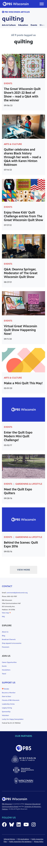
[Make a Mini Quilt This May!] (23, 360)
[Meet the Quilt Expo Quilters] (23, 466)
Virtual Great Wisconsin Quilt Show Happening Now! (20, 330)
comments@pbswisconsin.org (17, 593)
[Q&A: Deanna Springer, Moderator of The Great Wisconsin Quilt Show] (23, 246)
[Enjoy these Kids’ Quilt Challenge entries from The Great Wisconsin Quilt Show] (23, 190)
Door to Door (6, 696)
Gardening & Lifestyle (28, 483)
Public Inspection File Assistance (20, 841)
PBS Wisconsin (7, 804)
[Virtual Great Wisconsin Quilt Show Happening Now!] (23, 303)
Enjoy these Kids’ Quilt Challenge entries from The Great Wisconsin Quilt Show (23, 216)
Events (34, 25)
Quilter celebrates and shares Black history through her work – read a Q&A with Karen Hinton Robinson (22, 157)
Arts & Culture (9, 25)
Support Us (8, 682)
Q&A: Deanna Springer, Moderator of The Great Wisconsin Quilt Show (20, 273)
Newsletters (6, 670)
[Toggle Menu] (42, 4)
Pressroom (5, 647)
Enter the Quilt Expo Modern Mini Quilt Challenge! (18, 436)
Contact (7, 586)
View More (23, 569)
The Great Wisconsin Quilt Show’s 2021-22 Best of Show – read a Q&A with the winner (22, 94)
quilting (13, 18)
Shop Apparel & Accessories (11, 643)
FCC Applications (23, 839)
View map (5, 613)
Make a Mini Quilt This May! (23, 383)
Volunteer (5, 715)
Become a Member (8, 693)
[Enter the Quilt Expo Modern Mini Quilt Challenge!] (23, 409)
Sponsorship (6, 712)
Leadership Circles (8, 704)
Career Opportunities (9, 662)
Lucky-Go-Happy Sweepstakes (12, 719)
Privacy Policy (38, 841)
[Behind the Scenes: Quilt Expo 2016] (23, 519)
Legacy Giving (7, 708)
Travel (4, 674)
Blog (3, 636)
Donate (6, 689)
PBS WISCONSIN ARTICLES (17, 12)
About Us (5, 632)
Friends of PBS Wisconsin (10, 700)
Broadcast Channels (9, 639)
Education (23, 25)
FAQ (3, 616)
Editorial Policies (9, 839)
